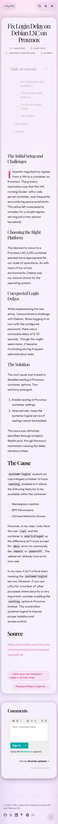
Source (19, 131)
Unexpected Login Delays (30, 106)
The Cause (22, 123)
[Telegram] (27, 815)
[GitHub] (5, 815)
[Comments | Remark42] (29, 744)
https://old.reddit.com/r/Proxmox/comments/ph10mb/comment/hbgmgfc (29, 649)
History (48, 53)
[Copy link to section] (29, 161)
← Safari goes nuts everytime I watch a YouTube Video (26, 675)
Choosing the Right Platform (31, 95)
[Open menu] (52, 6)
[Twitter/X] (10, 815)
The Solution (27, 116)
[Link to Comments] (31, 711)
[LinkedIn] (16, 815)
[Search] (39, 6)
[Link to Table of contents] (40, 69)
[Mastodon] (22, 815)
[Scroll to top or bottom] (50, 816)
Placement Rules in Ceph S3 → (32, 686)
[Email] (33, 815)
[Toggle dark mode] (46, 6)
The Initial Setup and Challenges (31, 83)
